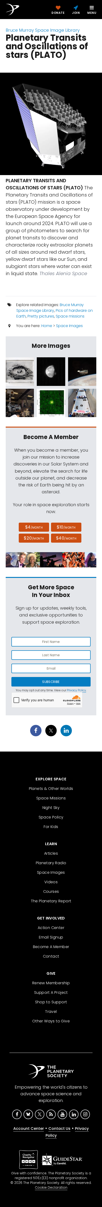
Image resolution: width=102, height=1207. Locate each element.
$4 (34, 527)
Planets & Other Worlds (51, 788)
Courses (51, 891)
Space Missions (51, 798)
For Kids (51, 826)
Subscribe (51, 681)
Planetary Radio (51, 863)
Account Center (28, 1128)
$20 (34, 538)
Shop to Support (51, 1002)
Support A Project (51, 992)
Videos (51, 882)
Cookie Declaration (51, 1187)
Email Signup (51, 937)
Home (46, 325)
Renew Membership (51, 983)
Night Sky (51, 807)
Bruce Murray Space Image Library (43, 30)
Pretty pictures (41, 316)
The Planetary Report (51, 901)
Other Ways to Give (51, 1021)
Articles (51, 853)
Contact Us (59, 1128)
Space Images (69, 325)
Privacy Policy (76, 690)
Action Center (51, 927)
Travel (51, 1011)
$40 (66, 538)
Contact (51, 956)
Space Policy (51, 817)
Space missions (70, 316)
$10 (66, 527)
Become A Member (51, 946)
